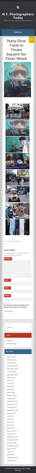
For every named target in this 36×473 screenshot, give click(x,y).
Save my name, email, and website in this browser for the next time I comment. (16, 306)
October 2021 (11, 407)
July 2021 (10, 416)
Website (7, 295)
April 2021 (10, 425)
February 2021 (12, 431)
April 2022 (10, 389)
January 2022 (11, 398)
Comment (8, 258)
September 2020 (12, 446)
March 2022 (11, 392)
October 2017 (11, 460)
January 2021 (11, 434)
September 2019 (12, 457)
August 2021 (11, 413)
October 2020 (11, 443)
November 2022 (12, 369)
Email (6, 288)
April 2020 (10, 454)
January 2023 (11, 363)
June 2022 (10, 383)
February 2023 (12, 360)
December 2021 (12, 401)
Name (6, 280)
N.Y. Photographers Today (18, 16)
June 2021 (10, 419)
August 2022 (11, 378)
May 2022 (10, 386)
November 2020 (12, 440)
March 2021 (11, 428)
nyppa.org (10, 340)
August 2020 (11, 449)
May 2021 (10, 422)
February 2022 (12, 395)
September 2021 (12, 410)
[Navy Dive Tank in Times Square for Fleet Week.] (18, 112)
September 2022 (12, 375)
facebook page (12, 343)
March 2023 (11, 357)
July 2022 (10, 380)
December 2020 (12, 437)
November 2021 (12, 404)
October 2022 (11, 372)
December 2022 (12, 366)
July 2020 (10, 452)
